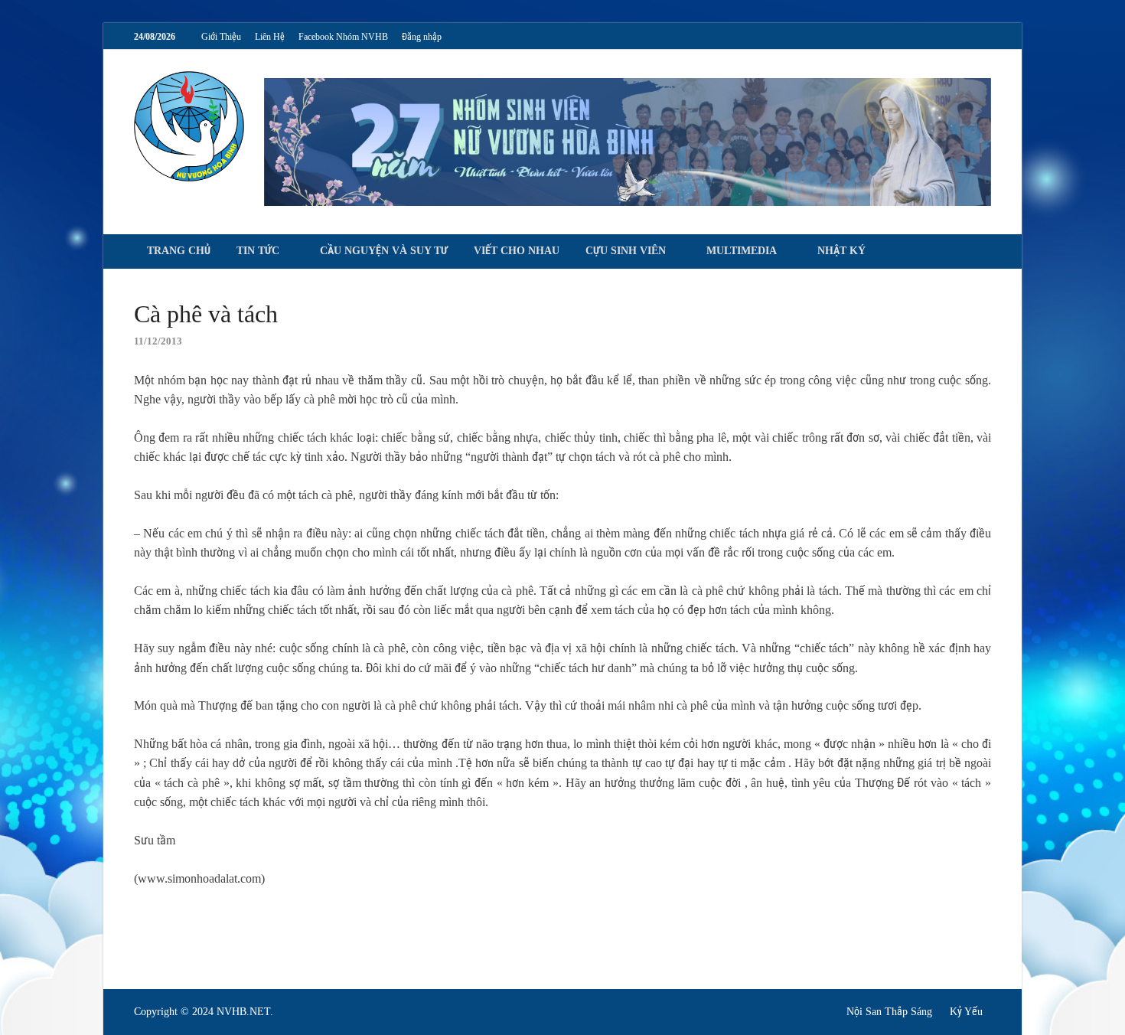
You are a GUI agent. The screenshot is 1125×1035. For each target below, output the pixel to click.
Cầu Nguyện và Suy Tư (384, 250)
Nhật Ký (841, 250)
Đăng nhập (422, 36)
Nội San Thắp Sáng (889, 1011)
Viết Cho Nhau (516, 250)
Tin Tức (257, 250)
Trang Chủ (178, 250)
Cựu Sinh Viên (625, 250)
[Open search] (983, 252)
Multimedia (741, 250)
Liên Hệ (270, 36)
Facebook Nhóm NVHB (343, 36)
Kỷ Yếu (966, 1011)
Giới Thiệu (221, 36)
